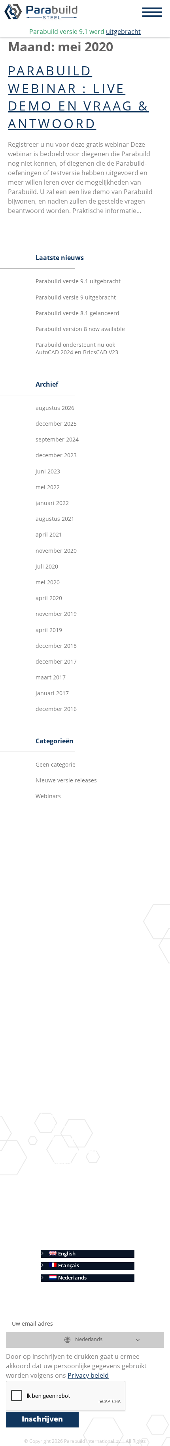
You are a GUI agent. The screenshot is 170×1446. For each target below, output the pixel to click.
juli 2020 (47, 567)
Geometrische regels (98, 988)
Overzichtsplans (80, 1056)
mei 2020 (48, 583)
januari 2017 (52, 693)
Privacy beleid (66, 1230)
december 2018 (56, 646)
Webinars (48, 796)
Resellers (60, 1163)
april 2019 (49, 630)
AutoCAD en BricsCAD (76, 1091)
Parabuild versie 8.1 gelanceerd (77, 313)
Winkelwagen (65, 1139)
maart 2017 (51, 678)
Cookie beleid (65, 1242)
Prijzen (57, 1127)
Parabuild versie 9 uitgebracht (76, 298)
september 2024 (57, 440)
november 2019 (56, 614)
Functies (59, 928)
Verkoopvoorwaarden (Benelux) (88, 1218)
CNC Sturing (76, 1079)
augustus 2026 (55, 408)
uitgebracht (123, 32)
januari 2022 (52, 503)
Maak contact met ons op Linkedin (91, 1012)
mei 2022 (48, 487)
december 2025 (56, 424)
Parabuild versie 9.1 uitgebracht (78, 281)
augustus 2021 (55, 519)
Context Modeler (93, 964)
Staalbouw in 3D (81, 940)
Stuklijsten (74, 1067)
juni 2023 (48, 472)
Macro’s (83, 976)
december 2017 (56, 662)
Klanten (58, 1175)
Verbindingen (89, 952)
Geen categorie (56, 765)
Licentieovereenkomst (76, 1187)
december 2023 (56, 455)
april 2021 (49, 535)
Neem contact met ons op (80, 1151)
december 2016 (56, 709)
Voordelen (62, 1103)
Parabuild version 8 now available (80, 329)
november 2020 (56, 551)
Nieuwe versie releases (66, 781)
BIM (66, 1000)
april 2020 (49, 598)
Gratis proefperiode (73, 1115)
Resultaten (62, 1024)
